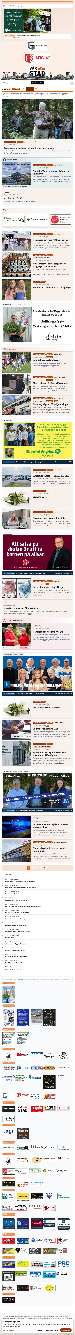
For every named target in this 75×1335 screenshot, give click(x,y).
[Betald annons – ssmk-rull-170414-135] (62, 1251)
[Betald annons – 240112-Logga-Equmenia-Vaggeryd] (37, 219)
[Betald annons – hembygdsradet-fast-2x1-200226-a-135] (49, 1264)
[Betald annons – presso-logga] (23, 1197)
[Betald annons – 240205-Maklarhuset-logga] (8, 1146)
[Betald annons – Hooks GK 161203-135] (8, 1251)
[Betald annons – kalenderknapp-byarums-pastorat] (23, 1160)
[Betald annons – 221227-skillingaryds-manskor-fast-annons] (62, 1273)
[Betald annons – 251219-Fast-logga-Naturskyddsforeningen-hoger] (21, 1273)
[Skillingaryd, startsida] (37, 83)
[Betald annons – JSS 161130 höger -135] (21, 1208)
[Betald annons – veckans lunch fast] (37, 1053)
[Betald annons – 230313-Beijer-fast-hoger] (49, 1108)
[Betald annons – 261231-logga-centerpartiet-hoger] (64, 1223)
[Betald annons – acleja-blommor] (8, 1119)
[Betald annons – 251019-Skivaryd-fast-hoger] (23, 1288)
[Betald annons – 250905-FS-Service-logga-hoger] (37, 58)
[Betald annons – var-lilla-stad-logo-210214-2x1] (37, 71)
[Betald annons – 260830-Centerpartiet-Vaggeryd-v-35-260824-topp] (37, 21)
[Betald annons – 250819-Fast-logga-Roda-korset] (63, 1108)
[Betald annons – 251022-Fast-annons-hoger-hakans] (49, 1068)
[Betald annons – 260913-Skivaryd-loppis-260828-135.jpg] (49, 1017)
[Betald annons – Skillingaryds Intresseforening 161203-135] (35, 1288)
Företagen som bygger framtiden (15, 944)
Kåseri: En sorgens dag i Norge (15, 950)
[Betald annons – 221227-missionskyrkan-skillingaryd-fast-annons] (14, 219)
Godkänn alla (66, 1330)
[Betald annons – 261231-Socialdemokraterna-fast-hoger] (37, 1223)
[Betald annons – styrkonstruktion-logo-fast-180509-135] (63, 1196)
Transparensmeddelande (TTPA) (13, 37)
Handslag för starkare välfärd (14, 963)
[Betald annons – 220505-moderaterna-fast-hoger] (23, 1223)
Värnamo (38, 89)
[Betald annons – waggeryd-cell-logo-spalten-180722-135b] (8, 1196)
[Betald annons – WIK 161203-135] (49, 1240)
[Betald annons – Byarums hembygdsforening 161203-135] (37, 1264)
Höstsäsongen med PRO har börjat (16, 900)
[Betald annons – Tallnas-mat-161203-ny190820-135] (8, 1056)
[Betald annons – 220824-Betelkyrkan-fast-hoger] (62, 1170)
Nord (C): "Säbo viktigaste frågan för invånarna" (20, 888)
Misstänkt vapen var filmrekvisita (16, 956)
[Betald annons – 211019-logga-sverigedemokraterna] (49, 1221)
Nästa (44, 868)
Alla (23, 89)
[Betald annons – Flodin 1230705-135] (49, 1147)
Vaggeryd (30, 89)
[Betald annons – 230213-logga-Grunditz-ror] (8, 1078)
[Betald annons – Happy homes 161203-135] (8, 1109)
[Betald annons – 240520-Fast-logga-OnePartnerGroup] (63, 1148)
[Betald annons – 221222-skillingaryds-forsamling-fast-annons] (63, 1158)
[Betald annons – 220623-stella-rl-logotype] (37, 1147)
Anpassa (39, 1330)
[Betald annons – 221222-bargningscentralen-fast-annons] (23, 1184)
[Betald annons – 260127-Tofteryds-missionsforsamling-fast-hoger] (21, 1171)
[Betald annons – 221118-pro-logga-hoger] (35, 1274)
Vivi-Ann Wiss (9, 938)
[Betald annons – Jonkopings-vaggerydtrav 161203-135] (35, 1251)
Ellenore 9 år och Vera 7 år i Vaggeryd (17, 913)
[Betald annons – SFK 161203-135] (37, 1240)
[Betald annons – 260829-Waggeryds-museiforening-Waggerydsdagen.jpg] (23, 1017)
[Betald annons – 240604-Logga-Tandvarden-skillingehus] (62, 1076)
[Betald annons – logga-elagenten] (37, 1109)
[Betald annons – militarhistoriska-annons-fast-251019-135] (23, 1264)
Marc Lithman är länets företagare (16, 919)
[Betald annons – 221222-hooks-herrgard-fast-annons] (63, 1056)
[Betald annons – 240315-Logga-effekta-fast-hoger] (23, 1068)
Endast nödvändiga (52, 1330)
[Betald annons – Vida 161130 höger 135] (49, 1208)
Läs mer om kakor (9, 1330)
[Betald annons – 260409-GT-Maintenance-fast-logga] (37, 46)
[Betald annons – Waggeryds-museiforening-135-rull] (8, 1264)
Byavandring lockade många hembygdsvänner (20, 881)
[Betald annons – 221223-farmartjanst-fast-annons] (35, 1077)
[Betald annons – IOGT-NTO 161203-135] (49, 1274)
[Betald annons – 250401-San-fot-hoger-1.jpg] (49, 1096)
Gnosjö (46, 89)
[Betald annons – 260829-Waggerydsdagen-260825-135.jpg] (8, 1017)
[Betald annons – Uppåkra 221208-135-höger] (35, 1207)
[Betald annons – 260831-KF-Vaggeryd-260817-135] (8, 1038)
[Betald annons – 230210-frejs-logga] (8, 1131)
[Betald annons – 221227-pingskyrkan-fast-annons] (37, 1160)
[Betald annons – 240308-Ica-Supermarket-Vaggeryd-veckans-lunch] (49, 1055)
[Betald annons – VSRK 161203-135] (63, 1241)
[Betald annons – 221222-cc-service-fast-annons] (37, 1183)
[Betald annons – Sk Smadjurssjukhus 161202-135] (21, 1078)
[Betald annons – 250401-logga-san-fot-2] (49, 1082)
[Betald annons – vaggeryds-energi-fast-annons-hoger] (8, 1300)
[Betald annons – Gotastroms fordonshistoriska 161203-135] (49, 1288)
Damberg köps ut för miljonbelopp (16, 925)
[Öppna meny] (72, 83)
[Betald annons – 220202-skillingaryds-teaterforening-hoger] (8, 1276)
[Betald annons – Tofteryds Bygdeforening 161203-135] (8, 1288)
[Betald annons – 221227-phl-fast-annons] (63, 1068)
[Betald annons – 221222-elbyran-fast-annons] (37, 1068)
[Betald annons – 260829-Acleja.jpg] (8, 994)
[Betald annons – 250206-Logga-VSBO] (23, 1147)
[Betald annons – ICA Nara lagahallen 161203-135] (23, 1055)
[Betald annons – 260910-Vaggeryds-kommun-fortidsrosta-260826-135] (23, 1038)
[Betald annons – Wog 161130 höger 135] (49, 1196)
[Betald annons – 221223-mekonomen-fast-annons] (8, 1183)
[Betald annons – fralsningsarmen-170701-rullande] (61, 219)
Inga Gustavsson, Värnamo (13, 969)
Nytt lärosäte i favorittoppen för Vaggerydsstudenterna (23, 906)
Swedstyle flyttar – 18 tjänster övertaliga (18, 931)
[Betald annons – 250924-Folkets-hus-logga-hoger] (23, 1133)
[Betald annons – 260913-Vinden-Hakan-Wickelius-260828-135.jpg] (37, 1017)
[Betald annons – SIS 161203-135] (21, 1250)
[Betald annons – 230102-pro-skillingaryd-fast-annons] (63, 1264)
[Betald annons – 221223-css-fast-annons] (8, 1068)
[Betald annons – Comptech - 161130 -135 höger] (8, 1208)
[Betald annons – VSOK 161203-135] (49, 1251)
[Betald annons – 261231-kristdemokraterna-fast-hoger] (9, 1223)
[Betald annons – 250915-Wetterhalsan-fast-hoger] (35, 1096)
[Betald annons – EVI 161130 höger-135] (37, 1196)
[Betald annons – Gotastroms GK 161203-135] (23, 1241)
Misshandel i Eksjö (11, 894)
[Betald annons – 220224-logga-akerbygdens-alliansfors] (49, 1170)
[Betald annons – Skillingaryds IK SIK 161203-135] (8, 1241)
